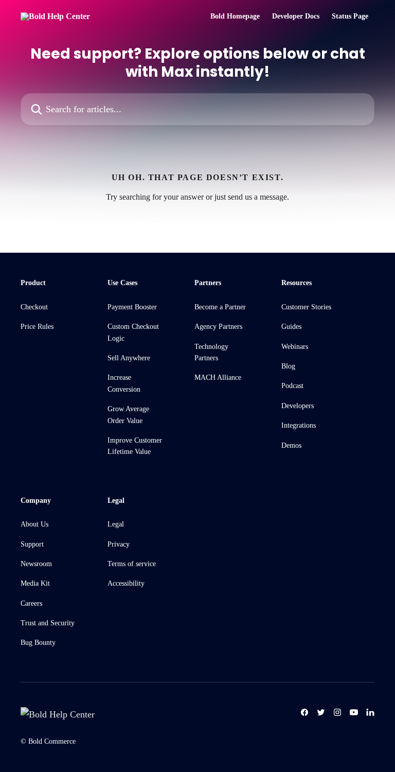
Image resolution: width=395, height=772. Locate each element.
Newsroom (36, 564)
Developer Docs (295, 16)
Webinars (294, 346)
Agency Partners (218, 326)
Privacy (118, 544)
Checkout (34, 307)
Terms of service (131, 564)
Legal (115, 524)
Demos (291, 445)
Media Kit (35, 583)
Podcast (292, 386)
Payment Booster (132, 307)
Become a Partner (220, 307)
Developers (297, 406)
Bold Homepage (235, 16)
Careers (31, 603)
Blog (288, 366)
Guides (291, 326)
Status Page (350, 16)
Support (32, 544)
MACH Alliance (217, 377)
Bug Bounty (38, 642)
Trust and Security (48, 623)
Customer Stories (306, 307)
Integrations (298, 425)
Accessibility (126, 583)
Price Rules (37, 326)
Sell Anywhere (128, 358)
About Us (34, 524)
